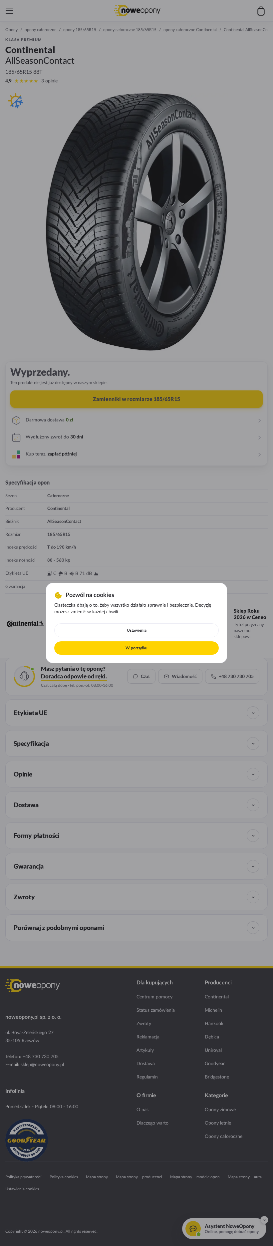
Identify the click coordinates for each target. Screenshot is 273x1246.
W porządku (136, 648)
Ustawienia (136, 630)
